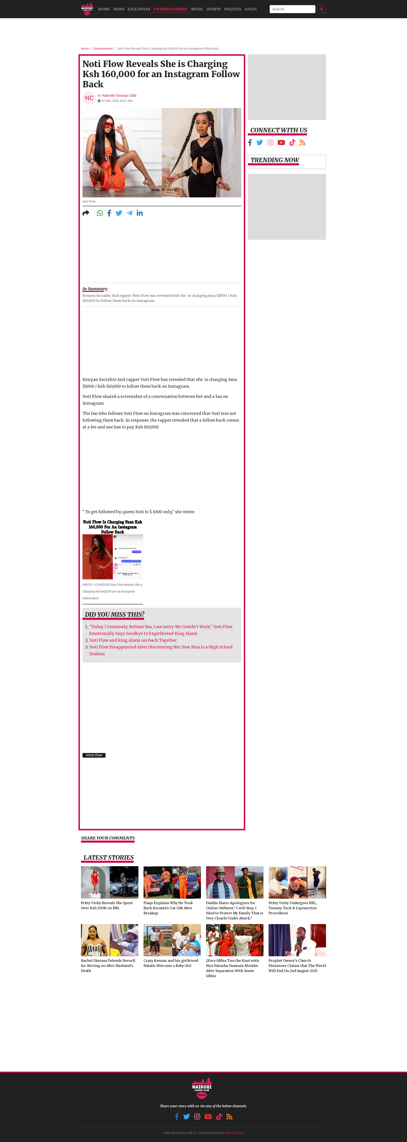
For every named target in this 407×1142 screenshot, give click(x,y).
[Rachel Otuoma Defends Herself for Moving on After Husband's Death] (109, 940)
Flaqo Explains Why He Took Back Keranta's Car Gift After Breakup (168, 908)
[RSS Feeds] (302, 144)
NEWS (118, 9)
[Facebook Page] (250, 144)
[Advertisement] (203, 30)
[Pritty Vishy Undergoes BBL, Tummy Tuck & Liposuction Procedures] (297, 882)
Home (85, 48)
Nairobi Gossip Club (119, 95)
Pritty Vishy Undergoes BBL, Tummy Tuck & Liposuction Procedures (293, 908)
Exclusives (139, 9)
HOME (104, 9)
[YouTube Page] (281, 144)
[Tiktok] (292, 144)
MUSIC (197, 9)
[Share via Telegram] (129, 214)
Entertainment (170, 9)
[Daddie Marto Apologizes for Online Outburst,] (234, 882)
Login (251, 9)
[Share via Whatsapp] (100, 214)
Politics (232, 9)
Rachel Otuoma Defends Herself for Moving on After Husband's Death (108, 965)
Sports (214, 9)
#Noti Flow (94, 755)
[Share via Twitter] (119, 214)
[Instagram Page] (270, 144)
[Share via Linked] (140, 214)
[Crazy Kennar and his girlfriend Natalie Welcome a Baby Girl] (172, 940)
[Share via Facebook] (109, 214)
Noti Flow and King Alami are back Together (133, 640)
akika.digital (234, 1133)
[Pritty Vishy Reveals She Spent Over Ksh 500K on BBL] (109, 882)
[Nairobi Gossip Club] (87, 9)
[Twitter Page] (259, 144)
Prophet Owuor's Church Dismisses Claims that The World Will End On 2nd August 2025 (297, 965)
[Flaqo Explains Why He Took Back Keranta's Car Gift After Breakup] (172, 882)
